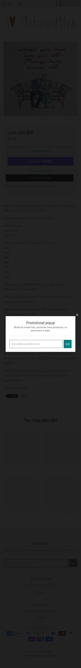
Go (68, 344)
